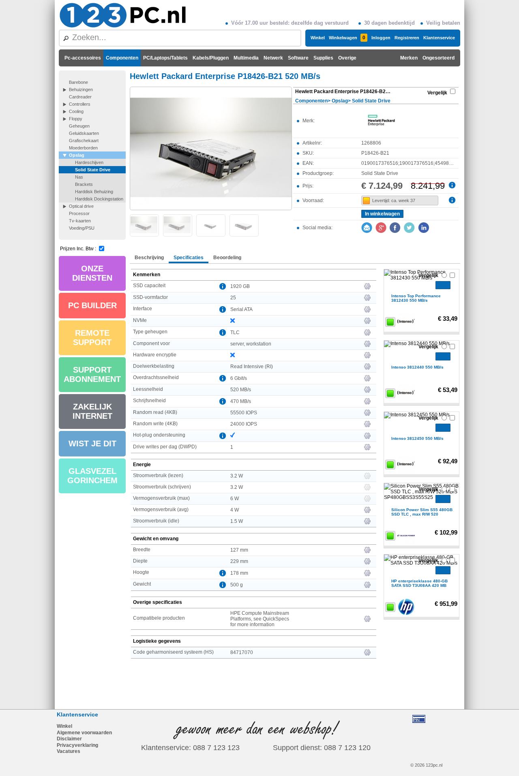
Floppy (75, 118)
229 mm (239, 561)
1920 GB (240, 286)
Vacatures (68, 751)
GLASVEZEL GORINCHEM (92, 476)
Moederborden (83, 147)
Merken (409, 57)
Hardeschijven (89, 162)
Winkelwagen (347, 38)
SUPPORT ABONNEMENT (92, 374)
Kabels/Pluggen (211, 57)
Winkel (318, 37)
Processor (79, 213)
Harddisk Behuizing (94, 191)
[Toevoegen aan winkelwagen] (442, 285)
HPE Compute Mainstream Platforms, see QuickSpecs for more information (259, 618)
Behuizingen (81, 89)
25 (233, 298)
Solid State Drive (92, 169)
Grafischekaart (84, 140)
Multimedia (246, 57)
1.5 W (236, 521)
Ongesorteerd (438, 57)
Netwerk (273, 57)
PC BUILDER (92, 305)
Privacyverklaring (77, 745)
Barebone (78, 82)
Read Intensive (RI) (251, 366)
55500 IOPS (243, 413)
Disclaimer (69, 739)
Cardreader (80, 96)
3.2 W (236, 476)
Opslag (76, 155)
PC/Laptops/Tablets (165, 57)
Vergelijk (437, 93)
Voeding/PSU (81, 228)
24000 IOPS (243, 424)
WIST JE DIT (92, 443)
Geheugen (79, 126)
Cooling (76, 111)
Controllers (79, 104)
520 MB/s (240, 389)
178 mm (239, 573)
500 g (236, 585)
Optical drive (81, 206)
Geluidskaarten (84, 133)
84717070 (241, 652)
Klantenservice (439, 37)
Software (298, 57)
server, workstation (250, 344)
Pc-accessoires (82, 57)
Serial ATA (241, 309)
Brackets (84, 184)
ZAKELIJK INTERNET (92, 411)
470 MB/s (240, 401)
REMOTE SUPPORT (92, 337)
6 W (234, 498)
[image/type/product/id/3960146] (211, 148)
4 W (234, 510)
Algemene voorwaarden (84, 732)
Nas (79, 177)
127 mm (239, 550)
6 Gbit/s (238, 378)
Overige (347, 57)
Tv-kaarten (80, 220)
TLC (235, 332)
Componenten (122, 57)
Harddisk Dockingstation (99, 198)
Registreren (407, 37)
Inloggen (380, 37)
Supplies (323, 57)
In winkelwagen (382, 214)
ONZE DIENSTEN (92, 273)
